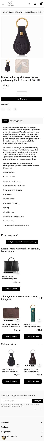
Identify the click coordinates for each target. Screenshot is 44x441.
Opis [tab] (5, 121)
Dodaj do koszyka (21, 99)
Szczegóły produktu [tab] (16, 121)
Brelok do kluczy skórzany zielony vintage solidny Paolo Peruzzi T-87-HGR (32, 327)
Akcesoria (18, 12)
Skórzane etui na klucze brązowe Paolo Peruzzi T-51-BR (11, 326)
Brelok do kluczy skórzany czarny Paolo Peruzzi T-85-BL (10, 371)
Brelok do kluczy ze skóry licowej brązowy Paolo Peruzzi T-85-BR (32, 371)
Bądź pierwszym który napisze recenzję (22, 242)
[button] (29, 4)
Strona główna (8, 12)
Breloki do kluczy (29, 12)
